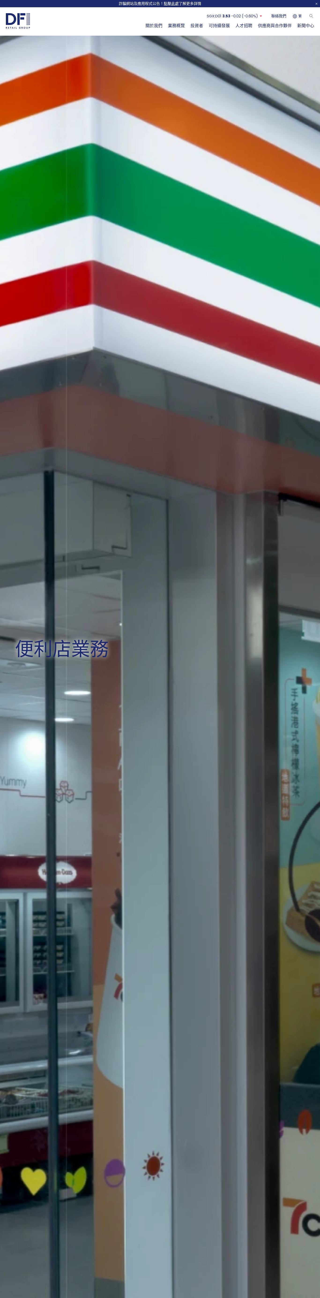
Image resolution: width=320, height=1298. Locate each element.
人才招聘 (243, 26)
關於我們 (153, 26)
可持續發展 (219, 26)
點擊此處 (171, 3)
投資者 (196, 26)
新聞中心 (305, 26)
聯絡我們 (278, 16)
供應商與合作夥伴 (275, 26)
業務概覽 (176, 26)
